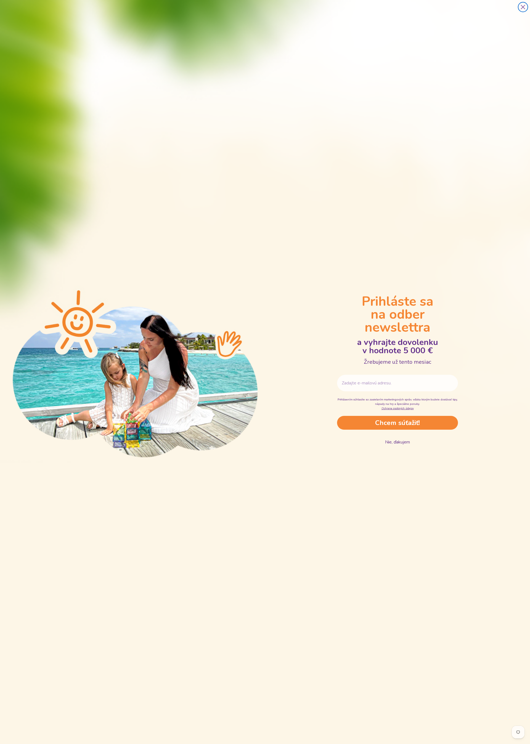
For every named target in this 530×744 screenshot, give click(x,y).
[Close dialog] (523, 7)
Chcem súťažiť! (397, 422)
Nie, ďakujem (397, 442)
